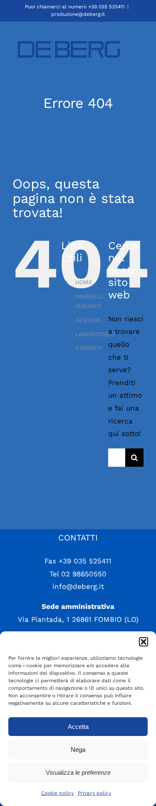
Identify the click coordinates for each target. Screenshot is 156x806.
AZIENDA (87, 320)
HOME (83, 282)
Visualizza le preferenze (78, 772)
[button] (143, 642)
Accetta (78, 726)
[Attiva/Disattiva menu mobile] (139, 48)
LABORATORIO (94, 334)
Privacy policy (94, 793)
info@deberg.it (78, 586)
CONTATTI (88, 348)
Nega (78, 749)
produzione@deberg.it (78, 14)
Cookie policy (57, 793)
